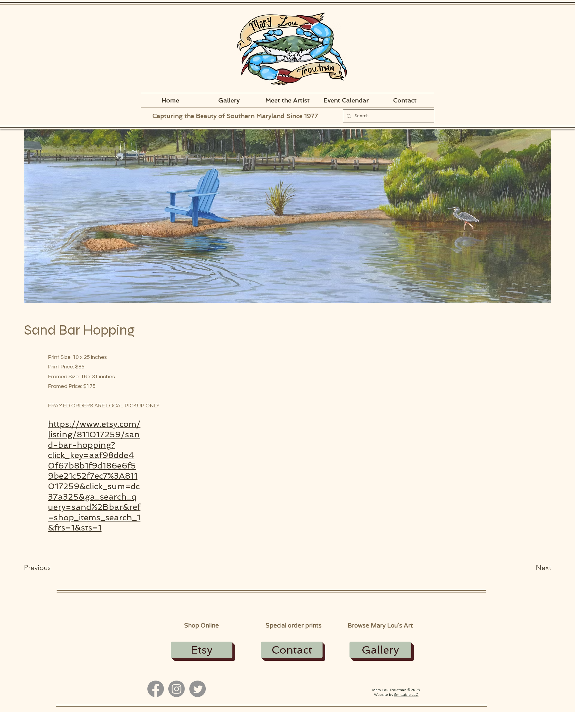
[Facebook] (155, 689)
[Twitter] (197, 689)
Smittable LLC (406, 695)
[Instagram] (176, 689)
